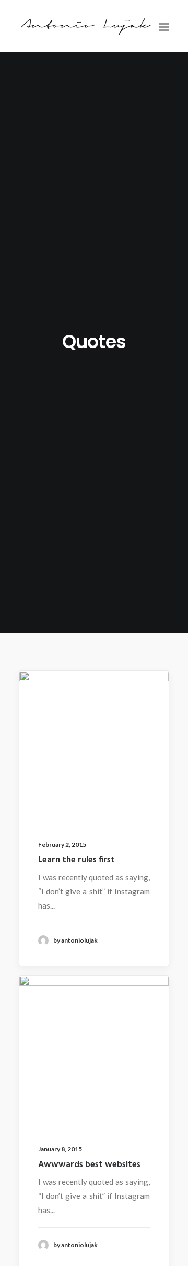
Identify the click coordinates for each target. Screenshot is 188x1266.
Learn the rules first (76, 860)
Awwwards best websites (89, 1165)
